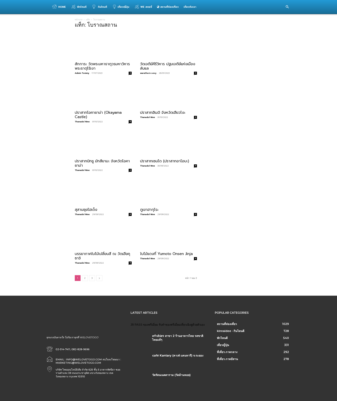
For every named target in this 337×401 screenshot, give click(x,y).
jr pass (136, 324)
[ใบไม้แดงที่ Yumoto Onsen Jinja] (168, 235)
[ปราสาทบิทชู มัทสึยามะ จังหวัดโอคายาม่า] (103, 143)
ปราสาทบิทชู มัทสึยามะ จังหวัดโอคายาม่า (102, 163)
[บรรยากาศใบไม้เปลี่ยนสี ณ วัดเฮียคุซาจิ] (103, 235)
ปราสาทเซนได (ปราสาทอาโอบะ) (164, 161)
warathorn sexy (148, 73)
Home (62, 7)
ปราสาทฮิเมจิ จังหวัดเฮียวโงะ (162, 112)
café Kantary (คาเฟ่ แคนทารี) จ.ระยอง (177, 355)
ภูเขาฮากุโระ (149, 209)
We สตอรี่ (146, 7)
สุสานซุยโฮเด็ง (86, 209)
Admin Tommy (82, 73)
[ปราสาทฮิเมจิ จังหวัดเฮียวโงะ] (168, 94)
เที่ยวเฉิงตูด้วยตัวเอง (192, 324)
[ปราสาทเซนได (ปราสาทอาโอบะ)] (168, 143)
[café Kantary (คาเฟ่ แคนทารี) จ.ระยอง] (140, 359)
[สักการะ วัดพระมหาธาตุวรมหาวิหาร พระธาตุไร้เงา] (103, 46)
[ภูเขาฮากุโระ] (168, 191)
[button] (287, 7)
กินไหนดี (102, 7)
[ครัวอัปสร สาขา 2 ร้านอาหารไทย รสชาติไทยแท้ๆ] (140, 340)
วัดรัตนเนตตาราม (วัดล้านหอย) (171, 375)
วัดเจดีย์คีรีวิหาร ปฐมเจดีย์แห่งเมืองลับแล (167, 66)
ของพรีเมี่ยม (150, 324)
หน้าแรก (78, 19)
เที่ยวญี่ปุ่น (123, 7)
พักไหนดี (82, 7)
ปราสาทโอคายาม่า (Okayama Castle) (98, 115)
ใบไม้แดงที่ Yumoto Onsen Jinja (166, 254)
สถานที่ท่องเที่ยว (169, 7)
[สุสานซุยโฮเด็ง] (103, 191)
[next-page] (99, 278)
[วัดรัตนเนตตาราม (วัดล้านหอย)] (140, 379)
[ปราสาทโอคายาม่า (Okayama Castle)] (103, 94)
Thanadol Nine (82, 121)
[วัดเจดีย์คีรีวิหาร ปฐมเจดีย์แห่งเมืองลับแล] (168, 46)
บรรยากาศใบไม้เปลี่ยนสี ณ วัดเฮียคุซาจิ (102, 256)
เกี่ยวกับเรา (190, 7)
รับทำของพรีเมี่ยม (169, 324)
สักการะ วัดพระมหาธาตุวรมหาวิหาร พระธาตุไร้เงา (102, 66)
